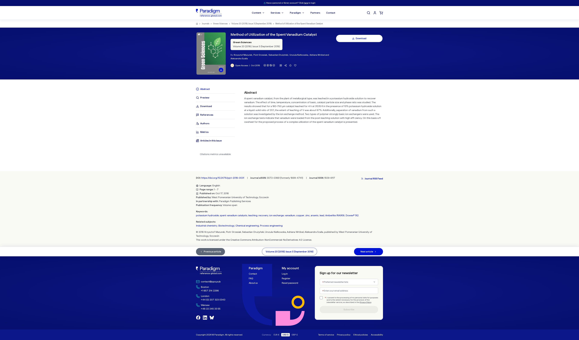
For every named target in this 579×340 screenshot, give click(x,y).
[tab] (215, 89)
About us (253, 283)
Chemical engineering (247, 225)
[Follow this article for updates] (290, 65)
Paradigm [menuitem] (295, 12)
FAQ (251, 278)
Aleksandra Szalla (239, 58)
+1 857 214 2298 (210, 290)
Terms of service (326, 335)
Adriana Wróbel (317, 55)
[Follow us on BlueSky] (212, 317)
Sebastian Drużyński (278, 55)
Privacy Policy (365, 302)
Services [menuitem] (275, 12)
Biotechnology (226, 225)
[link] (216, 270)
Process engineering (271, 225)
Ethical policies (360, 335)
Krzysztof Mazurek (243, 55)
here (306, 3)
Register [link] (286, 278)
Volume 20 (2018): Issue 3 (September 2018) (251, 23)
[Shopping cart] (381, 13)
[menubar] (293, 13)
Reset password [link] (290, 283)
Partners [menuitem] (315, 12)
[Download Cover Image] (221, 70)
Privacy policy (343, 335)
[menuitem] (375, 13)
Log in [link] (285, 273)
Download (361, 38)
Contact (253, 273)
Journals (205, 23)
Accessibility (377, 335)
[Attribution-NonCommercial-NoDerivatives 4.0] (269, 65)
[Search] (368, 13)
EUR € (276, 335)
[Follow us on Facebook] (198, 317)
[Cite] (281, 65)
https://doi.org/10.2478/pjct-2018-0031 (222, 177)
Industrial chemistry (206, 225)
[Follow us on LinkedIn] (205, 317)
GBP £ (295, 335)
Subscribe (348, 309)
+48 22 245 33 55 (210, 308)
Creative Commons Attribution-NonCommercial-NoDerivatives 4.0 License (270, 239)
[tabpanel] (313, 123)
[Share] (285, 65)
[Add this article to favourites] (295, 65)
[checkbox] (321, 297)
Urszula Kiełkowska (299, 55)
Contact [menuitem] (330, 12)
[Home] (197, 23)
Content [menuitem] (256, 12)
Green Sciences (220, 23)
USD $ (285, 335)
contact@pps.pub (211, 281)
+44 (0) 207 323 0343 (213, 299)
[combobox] (349, 282)
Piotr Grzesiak (260, 55)
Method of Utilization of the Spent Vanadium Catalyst (299, 23)
